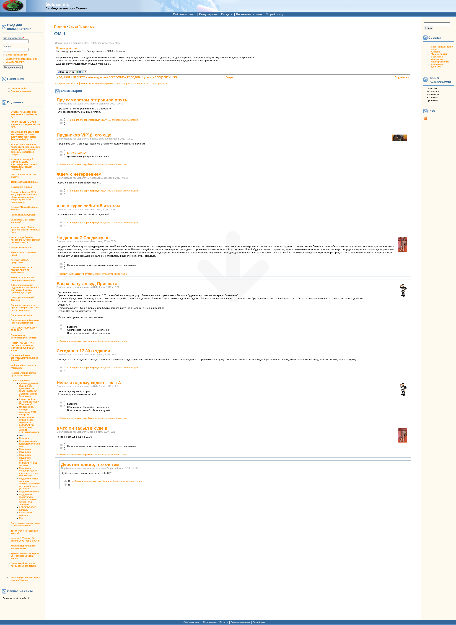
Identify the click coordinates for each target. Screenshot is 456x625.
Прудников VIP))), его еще (84, 135)
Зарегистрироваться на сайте (21, 59)
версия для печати (68, 83)
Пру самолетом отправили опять (92, 100)
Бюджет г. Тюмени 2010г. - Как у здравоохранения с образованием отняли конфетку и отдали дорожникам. (24, 197)
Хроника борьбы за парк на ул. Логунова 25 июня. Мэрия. (25, 556)
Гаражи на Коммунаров (23, 215)
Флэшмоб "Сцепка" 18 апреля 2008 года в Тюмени (25, 539)
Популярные (208, 14)
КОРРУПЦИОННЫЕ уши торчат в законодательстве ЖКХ (25, 124)
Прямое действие (67, 48)
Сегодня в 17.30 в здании (83, 350)
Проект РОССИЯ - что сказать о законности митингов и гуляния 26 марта (23, 347)
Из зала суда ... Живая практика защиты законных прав (25, 229)
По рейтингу (274, 14)
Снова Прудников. (20, 380)
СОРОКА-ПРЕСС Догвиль (28, 508)
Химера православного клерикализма (23, 547)
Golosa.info (57, 4)
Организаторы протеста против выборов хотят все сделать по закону (25, 307)
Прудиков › (402, 77)
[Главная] (13, 10)
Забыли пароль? (15, 62)
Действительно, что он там (90, 464)
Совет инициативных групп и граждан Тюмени (25, 524)
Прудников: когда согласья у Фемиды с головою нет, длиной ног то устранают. (29, 483)
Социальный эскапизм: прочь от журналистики (23, 564)
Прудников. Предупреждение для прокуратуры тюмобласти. (28, 472)
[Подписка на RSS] (425, 119)
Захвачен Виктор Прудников (28, 395)
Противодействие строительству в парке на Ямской (24, 358)
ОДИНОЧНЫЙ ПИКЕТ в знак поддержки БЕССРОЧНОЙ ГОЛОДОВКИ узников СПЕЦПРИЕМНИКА (29, 425)
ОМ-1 (21, 435)
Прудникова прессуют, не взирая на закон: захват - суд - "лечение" (28, 499)
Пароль (7, 46)
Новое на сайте (19, 88)
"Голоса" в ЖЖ (439, 54)
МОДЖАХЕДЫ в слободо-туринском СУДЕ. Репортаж (28, 411)
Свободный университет (437, 58)
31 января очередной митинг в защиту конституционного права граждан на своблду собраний (24, 164)
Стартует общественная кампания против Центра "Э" (24, 114)
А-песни (435, 52)
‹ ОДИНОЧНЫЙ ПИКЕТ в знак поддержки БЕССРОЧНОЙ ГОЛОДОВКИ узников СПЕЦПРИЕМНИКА (117, 77)
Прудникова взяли (29, 491)
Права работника (440, 62)
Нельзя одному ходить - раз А (89, 382)
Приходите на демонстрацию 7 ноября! (24, 336)
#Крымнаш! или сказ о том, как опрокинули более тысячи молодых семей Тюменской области (25, 136)
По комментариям (249, 14)
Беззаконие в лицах (21, 187)
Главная (60, 26)
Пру (21, 518)
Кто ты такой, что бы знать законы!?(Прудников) (29, 402)
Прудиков (24, 438)
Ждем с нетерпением (79, 174)
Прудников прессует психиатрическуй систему (28, 462)
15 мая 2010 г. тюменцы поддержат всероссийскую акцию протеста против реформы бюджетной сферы (25, 149)
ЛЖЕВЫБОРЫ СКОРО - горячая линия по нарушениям (23, 270)
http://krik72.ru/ (76, 153)
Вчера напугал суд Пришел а (87, 283)
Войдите (85, 83)
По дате (226, 14)
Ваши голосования (21, 91)
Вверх (229, 77)
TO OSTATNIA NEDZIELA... (24, 182)
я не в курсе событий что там (88, 205)
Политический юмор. (22, 315)
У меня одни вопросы (25, 513)
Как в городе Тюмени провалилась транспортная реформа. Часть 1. (25, 240)
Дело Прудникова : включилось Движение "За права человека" (29, 387)
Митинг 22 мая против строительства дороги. (23, 278)
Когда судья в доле (21, 247)
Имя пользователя (13, 38)
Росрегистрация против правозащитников (23, 374)
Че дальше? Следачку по (83, 237)
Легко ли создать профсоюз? (20, 261)
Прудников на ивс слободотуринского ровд (29, 444)
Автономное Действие (437, 65)
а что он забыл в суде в (82, 428)
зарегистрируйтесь (105, 83)
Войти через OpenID (16, 55)
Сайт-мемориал (184, 14)
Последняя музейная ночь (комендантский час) (25, 321)
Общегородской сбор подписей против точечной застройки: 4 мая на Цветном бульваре (25, 289)
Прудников (25, 449)
